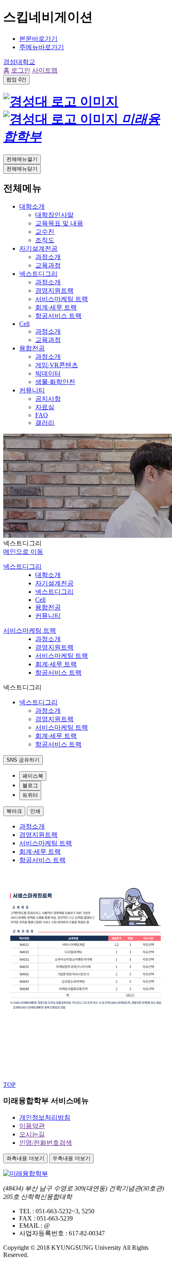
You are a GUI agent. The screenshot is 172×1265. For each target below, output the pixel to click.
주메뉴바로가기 (41, 47)
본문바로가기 (38, 38)
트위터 (30, 795)
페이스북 (32, 776)
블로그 (30, 785)
